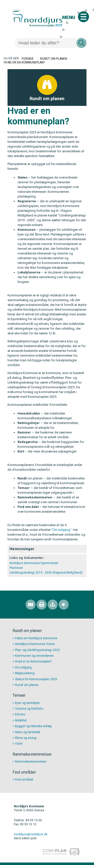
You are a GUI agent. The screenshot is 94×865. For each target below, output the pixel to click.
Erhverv (20, 714)
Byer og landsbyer (27, 703)
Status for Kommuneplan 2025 (36, 679)
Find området (24, 779)
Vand (18, 743)
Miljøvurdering (25, 673)
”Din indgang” (61, 530)
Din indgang (23, 667)
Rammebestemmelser (30, 761)
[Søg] (81, 43)
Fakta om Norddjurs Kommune (36, 638)
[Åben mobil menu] (83, 16)
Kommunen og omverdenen (34, 655)
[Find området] (31, 605)
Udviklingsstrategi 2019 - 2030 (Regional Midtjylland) (47, 572)
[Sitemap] (53, 605)
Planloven (17, 568)
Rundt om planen (53, 58)
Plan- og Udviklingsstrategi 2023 (37, 650)
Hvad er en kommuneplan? (33, 661)
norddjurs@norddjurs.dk (30, 834)
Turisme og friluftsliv (29, 708)
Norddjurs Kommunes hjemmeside (34, 563)
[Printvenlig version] (42, 605)
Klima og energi (26, 738)
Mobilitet (21, 720)
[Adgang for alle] (64, 605)
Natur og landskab (27, 732)
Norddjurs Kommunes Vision (35, 644)
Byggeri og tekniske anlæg (33, 726)
